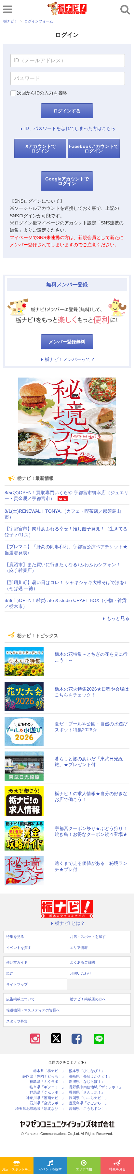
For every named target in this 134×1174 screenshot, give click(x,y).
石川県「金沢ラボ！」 (47, 1103)
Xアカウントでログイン (40, 148)
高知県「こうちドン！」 (88, 1108)
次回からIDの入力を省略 (42, 92)
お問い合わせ (80, 973)
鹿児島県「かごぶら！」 (88, 1103)
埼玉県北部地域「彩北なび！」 (40, 1108)
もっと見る (118, 618)
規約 (9, 973)
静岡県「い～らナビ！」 (88, 1098)
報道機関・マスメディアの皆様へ (33, 1010)
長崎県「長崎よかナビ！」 (90, 1076)
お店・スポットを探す (18, 1169)
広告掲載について (20, 999)
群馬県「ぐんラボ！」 (47, 1092)
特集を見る (117, 1169)
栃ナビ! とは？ (70, 923)
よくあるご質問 (82, 962)
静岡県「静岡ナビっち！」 (43, 1076)
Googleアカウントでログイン (67, 181)
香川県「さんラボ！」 (87, 1092)
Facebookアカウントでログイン (93, 148)
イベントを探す (50, 1169)
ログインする (67, 110)
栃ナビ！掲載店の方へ (88, 999)
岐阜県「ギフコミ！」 (47, 1087)
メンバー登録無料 (67, 341)
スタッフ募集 (17, 1021)
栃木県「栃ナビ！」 (49, 1071)
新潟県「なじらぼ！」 (87, 1081)
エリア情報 (84, 1169)
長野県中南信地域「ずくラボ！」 (96, 1087)
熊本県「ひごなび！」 (87, 1071)
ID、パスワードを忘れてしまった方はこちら (69, 128)
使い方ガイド (17, 962)
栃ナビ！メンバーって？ (70, 359)
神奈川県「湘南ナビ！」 (45, 1098)
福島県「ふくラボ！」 (47, 1081)
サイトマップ (17, 984)
